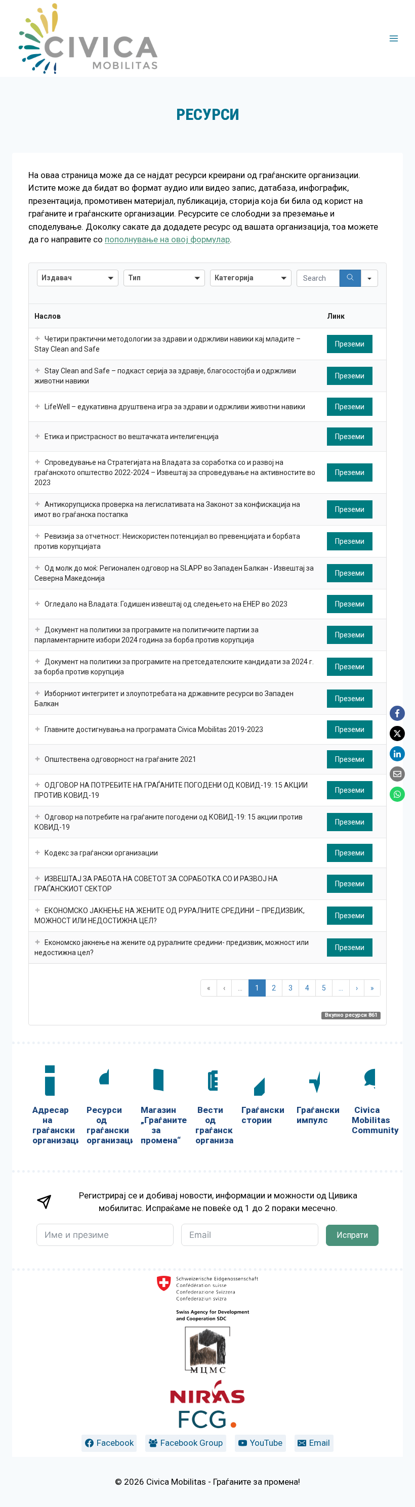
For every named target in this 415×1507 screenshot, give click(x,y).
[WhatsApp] (397, 794)
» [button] (372, 988)
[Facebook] (397, 713)
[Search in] (369, 278)
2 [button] (274, 988)
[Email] (397, 774)
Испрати (352, 1235)
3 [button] (290, 988)
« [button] (209, 988)
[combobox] (77, 278)
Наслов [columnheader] (47, 316)
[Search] (350, 278)
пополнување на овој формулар (167, 239)
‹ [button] (224, 988)
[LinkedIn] (397, 753)
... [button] (240, 988)
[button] (37, 339)
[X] (397, 733)
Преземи (349, 344)
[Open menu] (393, 38)
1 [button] (257, 988)
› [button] (357, 988)
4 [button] (307, 988)
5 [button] (324, 988)
